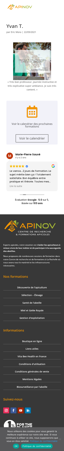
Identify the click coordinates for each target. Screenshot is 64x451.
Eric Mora (16, 32)
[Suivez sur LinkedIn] (28, 410)
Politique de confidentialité (43, 441)
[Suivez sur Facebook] (13, 410)
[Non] (60, 439)
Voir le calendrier (32, 138)
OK (16, 446)
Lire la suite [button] (16, 186)
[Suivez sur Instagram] (6, 410)
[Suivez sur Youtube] (21, 410)
